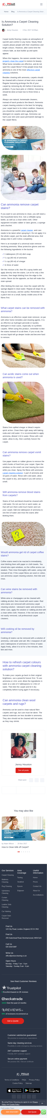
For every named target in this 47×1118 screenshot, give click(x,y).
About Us (36, 891)
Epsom (20, 886)
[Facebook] (14, 1097)
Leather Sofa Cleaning (6, 906)
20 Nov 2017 (22, 844)
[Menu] (41, 4)
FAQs (24, 1080)
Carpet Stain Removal (6, 917)
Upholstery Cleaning (6, 892)
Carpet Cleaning (8, 875)
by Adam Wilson (8, 844)
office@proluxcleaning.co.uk (16, 956)
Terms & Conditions (12, 1080)
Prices (35, 882)
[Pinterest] (29, 1097)
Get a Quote (12, 1021)
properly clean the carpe (13, 61)
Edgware (20, 891)
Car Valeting (6, 911)
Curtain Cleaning (5, 899)
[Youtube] (34, 1097)
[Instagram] (24, 1097)
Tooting (20, 877)
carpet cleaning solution (13, 473)
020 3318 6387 (12, 1112)
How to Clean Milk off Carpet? (15, 847)
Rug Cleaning (7, 886)
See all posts (23, 770)
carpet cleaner (27, 230)
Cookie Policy (18, 1083)
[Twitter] (19, 1097)
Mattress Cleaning (5, 881)
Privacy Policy (34, 1080)
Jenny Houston (12, 30)
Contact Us (37, 886)
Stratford (20, 882)
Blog (12, 11)
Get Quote (32, 1112)
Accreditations (38, 895)
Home (6, 11)
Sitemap (28, 1083)
